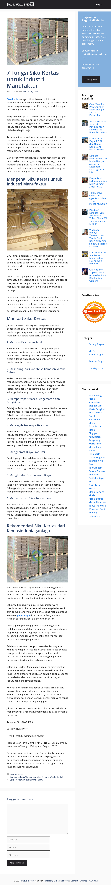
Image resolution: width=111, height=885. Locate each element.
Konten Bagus (96, 354)
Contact (74, 880)
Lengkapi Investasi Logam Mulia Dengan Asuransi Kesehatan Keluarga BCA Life (98, 164)
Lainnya (98, 4)
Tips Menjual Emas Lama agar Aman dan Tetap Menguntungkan (98, 198)
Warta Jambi (95, 443)
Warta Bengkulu (97, 409)
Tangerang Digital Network (55, 880)
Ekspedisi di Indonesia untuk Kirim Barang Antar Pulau (98, 182)
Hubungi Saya (90, 79)
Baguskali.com (27, 880)
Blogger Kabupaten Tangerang (95, 437)
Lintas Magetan (97, 457)
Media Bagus (96, 498)
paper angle (24, 615)
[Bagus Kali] (20, 4)
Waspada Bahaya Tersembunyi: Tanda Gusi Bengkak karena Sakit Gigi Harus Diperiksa (98, 238)
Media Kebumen (97, 502)
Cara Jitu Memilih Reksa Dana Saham (26, 779)
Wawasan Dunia (97, 509)
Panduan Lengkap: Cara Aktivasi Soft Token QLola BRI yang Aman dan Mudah (98, 216)
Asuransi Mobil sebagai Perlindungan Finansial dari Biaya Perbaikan (98, 127)
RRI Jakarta (94, 453)
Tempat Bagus (97, 361)
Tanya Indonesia (98, 505)
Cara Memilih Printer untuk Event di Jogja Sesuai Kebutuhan (96, 110)
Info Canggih (95, 467)
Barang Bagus (96, 344)
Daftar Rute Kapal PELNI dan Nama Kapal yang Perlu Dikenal (96, 144)
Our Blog (93, 880)
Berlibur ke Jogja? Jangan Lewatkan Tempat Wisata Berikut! (36, 777)
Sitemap (83, 880)
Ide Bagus (94, 351)
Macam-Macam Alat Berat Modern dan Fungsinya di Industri (97, 258)
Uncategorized (16, 774)
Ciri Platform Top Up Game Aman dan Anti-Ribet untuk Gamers (97, 275)
